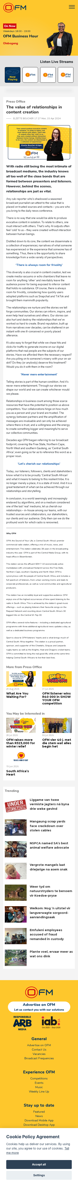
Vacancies (39, 1054)
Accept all (39, 1164)
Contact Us (39, 1050)
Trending (12, 791)
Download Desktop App (39, 1125)
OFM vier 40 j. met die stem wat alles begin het (56, 743)
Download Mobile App (39, 1120)
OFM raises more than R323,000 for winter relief (20, 743)
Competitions (39, 1078)
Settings (39, 1175)
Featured (39, 1112)
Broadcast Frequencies (39, 1058)
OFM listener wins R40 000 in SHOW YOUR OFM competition (56, 698)
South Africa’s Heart (17, 772)
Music (39, 1087)
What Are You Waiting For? (17, 695)
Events (39, 1083)
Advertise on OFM (39, 1045)
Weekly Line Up (39, 1092)
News (39, 1116)
